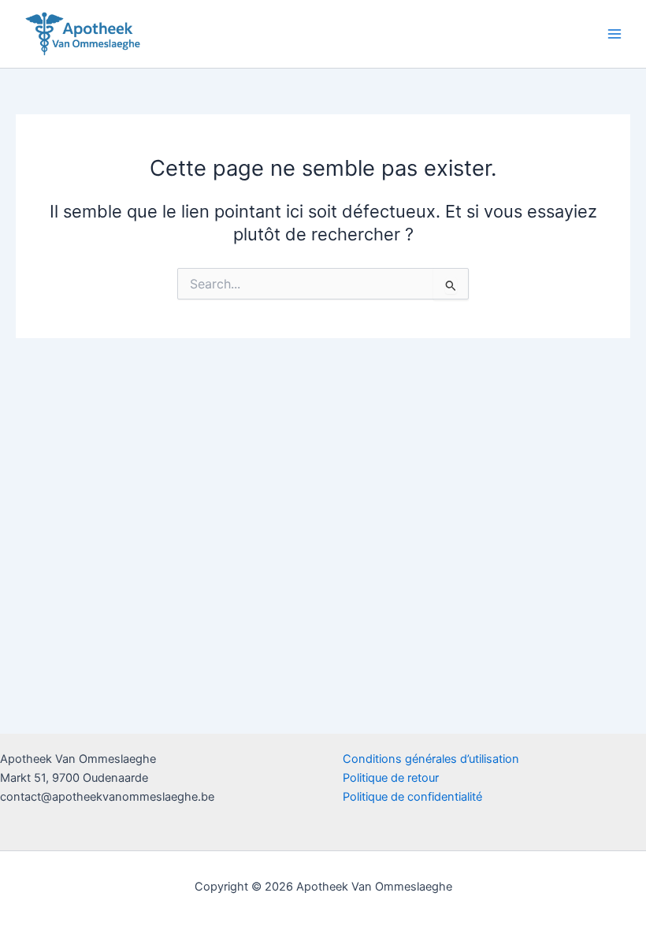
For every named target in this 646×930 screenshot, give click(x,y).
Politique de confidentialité (412, 797)
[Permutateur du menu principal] (614, 34)
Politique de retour (391, 778)
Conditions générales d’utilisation (431, 759)
